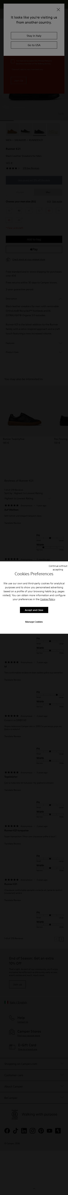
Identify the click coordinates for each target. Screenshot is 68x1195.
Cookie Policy (47, 599)
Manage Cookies (34, 621)
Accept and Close (34, 609)
